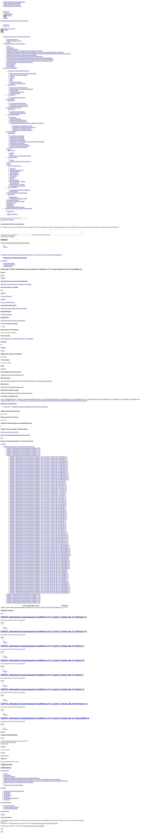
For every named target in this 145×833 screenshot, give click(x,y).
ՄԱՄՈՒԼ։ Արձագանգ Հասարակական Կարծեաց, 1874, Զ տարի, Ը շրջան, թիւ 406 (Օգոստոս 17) (39, 538)
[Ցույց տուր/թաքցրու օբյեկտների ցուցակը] (17, 68)
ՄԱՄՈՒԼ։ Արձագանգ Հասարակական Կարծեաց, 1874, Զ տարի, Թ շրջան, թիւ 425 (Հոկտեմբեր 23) (40, 565)
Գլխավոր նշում (11, 202)
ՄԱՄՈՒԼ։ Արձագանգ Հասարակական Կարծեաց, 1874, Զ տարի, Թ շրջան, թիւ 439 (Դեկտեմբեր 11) (40, 585)
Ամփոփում (13, 117)
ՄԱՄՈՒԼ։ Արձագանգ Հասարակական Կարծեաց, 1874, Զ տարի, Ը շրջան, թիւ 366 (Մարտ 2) (38, 481)
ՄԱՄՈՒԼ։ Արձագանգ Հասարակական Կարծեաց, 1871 (23, 451)
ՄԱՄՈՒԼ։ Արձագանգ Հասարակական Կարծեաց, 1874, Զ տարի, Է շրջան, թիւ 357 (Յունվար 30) (39, 468)
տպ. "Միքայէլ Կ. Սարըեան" (129, 399)
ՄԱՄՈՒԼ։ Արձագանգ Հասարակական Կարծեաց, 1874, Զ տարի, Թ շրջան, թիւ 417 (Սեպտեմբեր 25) (40, 554)
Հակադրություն (8, 14)
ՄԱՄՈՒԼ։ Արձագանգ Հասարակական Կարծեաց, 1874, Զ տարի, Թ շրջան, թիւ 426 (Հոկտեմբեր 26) (40, 567)
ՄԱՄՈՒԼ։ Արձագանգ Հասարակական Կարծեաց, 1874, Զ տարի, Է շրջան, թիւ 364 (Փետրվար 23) (39, 478)
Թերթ (2, 275)
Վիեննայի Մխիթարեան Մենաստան (12, 375)
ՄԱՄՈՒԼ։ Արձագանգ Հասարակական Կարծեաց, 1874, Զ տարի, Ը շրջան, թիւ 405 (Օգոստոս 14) (39, 537)
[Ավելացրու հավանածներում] (1, 624)
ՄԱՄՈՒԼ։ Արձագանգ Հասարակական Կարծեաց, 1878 (23, 597)
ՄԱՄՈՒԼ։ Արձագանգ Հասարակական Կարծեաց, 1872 (23, 452)
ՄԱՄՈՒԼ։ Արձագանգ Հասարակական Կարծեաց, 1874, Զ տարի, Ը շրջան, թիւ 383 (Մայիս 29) (38, 505)
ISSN (11, 79)
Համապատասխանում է (17, 185)
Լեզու (8, 164)
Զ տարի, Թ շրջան (6, 296)
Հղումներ (13, 177)
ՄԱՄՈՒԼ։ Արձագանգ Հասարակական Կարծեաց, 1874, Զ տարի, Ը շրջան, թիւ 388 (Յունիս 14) (38, 512)
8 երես (3, 350)
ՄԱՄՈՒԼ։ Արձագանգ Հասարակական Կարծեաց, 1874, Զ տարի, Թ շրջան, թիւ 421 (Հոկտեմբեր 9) (39, 559)
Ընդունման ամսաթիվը (17, 138)
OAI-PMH (3, 444)
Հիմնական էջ (6, 767)
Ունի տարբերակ (15, 171)
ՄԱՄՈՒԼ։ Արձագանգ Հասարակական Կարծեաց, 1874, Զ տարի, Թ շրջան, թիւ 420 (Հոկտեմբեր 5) (39, 558)
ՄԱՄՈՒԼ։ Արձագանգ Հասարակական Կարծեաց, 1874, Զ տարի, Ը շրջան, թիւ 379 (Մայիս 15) (38, 499)
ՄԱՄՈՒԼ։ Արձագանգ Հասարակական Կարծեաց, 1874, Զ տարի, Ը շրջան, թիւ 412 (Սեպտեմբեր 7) (40, 547)
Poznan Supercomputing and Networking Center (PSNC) (44, 823)
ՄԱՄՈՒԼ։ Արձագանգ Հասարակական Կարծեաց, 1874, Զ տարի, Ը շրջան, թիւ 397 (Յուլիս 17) (38, 525)
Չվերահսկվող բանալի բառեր (19, 106)
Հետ (2, 32)
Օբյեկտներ (10, 211)
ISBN (11, 80)
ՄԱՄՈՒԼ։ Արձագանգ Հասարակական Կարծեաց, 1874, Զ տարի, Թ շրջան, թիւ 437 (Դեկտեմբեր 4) (39, 582)
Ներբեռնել (4, 260)
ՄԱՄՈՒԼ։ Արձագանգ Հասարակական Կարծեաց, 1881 (23, 601)
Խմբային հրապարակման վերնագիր (21, 89)
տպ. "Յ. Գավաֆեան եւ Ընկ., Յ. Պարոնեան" (55, 399)
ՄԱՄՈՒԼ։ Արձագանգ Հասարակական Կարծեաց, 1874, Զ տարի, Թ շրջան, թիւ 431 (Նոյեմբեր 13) (39, 574)
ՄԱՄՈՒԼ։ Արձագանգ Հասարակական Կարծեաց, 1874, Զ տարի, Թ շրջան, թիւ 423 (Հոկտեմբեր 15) (40, 562)
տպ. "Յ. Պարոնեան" (102, 399)
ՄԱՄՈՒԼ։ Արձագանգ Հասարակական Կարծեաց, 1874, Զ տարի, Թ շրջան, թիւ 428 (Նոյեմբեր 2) (39, 569)
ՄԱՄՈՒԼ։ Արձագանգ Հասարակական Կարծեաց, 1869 (23, 448)
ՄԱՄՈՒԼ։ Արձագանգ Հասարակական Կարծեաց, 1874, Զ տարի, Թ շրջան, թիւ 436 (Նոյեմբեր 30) (39, 581)
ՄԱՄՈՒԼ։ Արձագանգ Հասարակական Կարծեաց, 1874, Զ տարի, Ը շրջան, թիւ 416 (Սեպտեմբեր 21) (40, 552)
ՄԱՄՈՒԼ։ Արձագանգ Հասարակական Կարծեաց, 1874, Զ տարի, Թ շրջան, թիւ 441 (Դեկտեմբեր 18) (40, 588)
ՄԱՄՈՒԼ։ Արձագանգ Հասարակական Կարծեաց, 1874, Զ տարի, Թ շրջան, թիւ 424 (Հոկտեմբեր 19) (40, 564)
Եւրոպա (84, 400)
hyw (7, 11)
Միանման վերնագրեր (17, 92)
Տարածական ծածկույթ (17, 111)
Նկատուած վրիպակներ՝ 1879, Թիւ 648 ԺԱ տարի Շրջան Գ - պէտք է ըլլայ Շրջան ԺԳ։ (26, 381)
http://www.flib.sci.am (6, 761)
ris (4, 245)
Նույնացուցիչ (12, 157)
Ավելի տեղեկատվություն (30, 826)
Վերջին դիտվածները (12, 208)
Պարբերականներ (12, 49)
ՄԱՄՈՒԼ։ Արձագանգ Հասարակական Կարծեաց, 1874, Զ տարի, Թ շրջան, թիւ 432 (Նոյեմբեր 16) (39, 575)
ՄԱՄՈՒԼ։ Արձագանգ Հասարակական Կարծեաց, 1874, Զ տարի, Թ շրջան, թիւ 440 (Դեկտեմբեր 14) (40, 587)
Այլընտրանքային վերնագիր (18, 87)
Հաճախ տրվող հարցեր (14, 41)
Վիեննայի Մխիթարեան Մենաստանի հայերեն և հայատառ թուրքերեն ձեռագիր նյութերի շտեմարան (39, 53)
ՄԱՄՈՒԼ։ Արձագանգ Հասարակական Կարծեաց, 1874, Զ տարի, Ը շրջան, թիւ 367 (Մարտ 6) (38, 482)
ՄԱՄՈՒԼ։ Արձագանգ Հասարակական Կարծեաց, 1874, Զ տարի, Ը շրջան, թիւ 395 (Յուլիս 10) (38, 522)
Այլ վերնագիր (14, 90)
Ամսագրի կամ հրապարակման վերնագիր (23, 73)
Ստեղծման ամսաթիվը (17, 136)
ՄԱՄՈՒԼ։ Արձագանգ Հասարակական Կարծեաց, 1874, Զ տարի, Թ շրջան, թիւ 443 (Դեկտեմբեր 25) (40, 591)
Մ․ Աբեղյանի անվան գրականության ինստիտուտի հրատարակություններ (30, 59)
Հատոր (12, 76)
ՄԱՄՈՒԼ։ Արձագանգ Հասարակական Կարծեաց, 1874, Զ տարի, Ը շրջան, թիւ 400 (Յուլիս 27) (38, 529)
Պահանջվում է (14, 183)
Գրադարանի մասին (10, 36)
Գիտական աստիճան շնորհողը (23, 130)
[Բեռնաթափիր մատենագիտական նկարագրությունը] (2, 624)
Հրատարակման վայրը (14, 107)
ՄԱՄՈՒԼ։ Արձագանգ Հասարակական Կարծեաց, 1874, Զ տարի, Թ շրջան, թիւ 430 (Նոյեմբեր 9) (39, 572)
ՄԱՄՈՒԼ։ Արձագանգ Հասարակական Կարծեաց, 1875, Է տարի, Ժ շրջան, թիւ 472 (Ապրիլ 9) (42, 675)
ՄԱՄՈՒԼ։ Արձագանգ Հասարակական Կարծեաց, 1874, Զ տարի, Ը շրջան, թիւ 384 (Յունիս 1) (38, 506)
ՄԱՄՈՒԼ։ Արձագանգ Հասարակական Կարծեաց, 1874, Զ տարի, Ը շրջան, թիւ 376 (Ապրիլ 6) (38, 495)
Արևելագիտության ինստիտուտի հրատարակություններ (25, 56)
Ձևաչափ (11, 150)
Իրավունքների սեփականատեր (17, 193)
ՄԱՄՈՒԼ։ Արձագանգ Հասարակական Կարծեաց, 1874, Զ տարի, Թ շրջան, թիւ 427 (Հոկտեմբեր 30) (40, 568)
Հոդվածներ (10, 48)
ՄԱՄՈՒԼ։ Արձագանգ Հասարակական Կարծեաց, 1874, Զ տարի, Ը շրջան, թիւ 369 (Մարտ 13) (38, 485)
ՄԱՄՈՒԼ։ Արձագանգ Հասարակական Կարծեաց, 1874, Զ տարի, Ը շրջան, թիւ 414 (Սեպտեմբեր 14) (40, 549)
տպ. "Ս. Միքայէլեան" (89, 399)
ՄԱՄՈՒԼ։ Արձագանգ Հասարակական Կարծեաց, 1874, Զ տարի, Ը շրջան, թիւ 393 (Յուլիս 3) (38, 519)
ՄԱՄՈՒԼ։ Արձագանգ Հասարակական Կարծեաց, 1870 (23, 449)
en (8, 11)
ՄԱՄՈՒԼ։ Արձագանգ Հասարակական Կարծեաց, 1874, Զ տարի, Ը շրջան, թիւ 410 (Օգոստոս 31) (39, 544)
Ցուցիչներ (7, 68)
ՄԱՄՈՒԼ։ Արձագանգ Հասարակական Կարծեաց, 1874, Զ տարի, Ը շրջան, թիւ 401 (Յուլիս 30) (38, 531)
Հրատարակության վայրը (18, 120)
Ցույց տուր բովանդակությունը (15, 258)
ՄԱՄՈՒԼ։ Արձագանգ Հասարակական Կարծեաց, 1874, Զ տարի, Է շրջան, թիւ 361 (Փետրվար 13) (39, 474)
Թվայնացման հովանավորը (18, 121)
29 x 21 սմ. (3, 356)
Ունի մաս (13, 168)
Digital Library (7, 406)
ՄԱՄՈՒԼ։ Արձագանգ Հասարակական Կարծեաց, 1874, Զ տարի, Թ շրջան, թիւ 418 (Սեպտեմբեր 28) (40, 555)
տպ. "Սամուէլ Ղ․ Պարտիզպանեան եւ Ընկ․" (27, 399)
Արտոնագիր (14, 191)
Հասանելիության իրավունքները (20, 190)
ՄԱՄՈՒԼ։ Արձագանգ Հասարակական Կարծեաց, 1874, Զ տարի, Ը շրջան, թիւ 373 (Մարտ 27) (38, 491)
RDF (2, 438)
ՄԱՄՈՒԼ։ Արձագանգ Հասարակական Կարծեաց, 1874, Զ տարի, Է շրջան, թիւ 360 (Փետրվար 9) (39, 472)
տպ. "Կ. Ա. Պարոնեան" (19, 400)
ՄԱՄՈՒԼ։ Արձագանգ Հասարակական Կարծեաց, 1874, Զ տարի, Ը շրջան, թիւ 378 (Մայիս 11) (38, 498)
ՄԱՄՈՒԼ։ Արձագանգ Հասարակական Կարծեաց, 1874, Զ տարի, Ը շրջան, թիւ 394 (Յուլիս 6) (38, 521)
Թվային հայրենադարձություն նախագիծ (20, 62)
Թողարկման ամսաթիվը (17, 140)
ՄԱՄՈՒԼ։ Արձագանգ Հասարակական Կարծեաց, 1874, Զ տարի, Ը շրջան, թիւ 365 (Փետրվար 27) (39, 479)
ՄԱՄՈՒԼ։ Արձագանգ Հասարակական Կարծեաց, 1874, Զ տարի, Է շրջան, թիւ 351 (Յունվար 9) (38, 459)
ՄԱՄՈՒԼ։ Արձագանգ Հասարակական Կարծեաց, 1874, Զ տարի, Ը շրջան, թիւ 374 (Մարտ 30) (38, 492)
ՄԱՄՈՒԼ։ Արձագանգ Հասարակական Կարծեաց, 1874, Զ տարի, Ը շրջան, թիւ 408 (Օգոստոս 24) (39, 541)
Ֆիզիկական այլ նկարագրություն (20, 156)
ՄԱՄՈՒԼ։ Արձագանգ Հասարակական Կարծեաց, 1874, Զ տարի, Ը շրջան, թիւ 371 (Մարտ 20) (38, 488)
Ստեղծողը (11, 94)
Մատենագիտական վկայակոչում (20, 161)
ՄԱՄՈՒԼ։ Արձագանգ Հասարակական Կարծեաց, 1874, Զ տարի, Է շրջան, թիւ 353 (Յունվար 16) (39, 462)
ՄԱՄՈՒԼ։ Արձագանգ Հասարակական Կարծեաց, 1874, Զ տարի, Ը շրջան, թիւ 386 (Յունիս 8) (38, 509)
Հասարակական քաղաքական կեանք (39, 400)
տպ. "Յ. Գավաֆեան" (76, 399)
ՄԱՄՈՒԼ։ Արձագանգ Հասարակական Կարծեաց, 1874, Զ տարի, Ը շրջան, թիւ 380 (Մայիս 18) (38, 501)
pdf (1, 344)
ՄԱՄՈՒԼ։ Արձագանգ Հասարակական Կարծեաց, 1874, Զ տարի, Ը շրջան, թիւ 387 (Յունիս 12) (38, 511)
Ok (1, 828)
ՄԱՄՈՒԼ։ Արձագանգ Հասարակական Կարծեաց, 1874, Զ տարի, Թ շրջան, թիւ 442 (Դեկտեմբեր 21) (40, 590)
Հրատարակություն (13, 200)
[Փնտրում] (26, 218)
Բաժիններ (10, 204)
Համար (12, 78)
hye (5, 11)
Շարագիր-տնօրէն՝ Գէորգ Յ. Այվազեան (13, 320)
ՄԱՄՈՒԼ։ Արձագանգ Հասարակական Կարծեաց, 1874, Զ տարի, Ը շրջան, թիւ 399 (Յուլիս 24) (38, 528)
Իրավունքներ (12, 187)
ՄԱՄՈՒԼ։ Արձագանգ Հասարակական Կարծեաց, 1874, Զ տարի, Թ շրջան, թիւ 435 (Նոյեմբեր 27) (39, 579)
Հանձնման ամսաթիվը (17, 137)
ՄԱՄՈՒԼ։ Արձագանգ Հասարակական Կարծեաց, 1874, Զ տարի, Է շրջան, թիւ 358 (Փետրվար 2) (39, 469)
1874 (2, 290)
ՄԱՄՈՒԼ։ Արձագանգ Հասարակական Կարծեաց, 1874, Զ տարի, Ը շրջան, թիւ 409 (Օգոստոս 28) (39, 542)
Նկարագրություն (12, 39)
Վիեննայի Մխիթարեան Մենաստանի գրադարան (16, 393)
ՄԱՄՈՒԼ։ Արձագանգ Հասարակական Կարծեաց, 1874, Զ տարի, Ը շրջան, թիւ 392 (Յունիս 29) (38, 518)
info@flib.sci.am (5, 755)
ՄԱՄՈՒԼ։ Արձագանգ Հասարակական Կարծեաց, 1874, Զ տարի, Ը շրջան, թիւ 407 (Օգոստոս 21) (39, 539)
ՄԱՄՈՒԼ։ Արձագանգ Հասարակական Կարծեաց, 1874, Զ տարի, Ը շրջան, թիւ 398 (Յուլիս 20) (38, 527)
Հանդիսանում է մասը (16, 170)
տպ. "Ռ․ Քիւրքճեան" (7, 399)
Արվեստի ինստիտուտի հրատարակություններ (21, 55)
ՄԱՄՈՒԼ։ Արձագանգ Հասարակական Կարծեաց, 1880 (23, 600)
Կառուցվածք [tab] (8, 266)
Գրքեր (9, 46)
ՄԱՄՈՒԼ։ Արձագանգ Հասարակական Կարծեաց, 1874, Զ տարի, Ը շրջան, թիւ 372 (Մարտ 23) (38, 489)
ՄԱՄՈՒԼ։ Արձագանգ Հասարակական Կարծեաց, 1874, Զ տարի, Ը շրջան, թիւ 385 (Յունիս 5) (38, 508)
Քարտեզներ (10, 65)
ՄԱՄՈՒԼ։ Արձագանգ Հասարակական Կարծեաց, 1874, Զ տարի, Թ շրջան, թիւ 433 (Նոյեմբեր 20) (39, 577)
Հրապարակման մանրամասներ (18, 70)
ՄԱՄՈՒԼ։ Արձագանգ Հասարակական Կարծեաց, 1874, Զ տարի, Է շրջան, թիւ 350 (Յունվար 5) (38, 458)
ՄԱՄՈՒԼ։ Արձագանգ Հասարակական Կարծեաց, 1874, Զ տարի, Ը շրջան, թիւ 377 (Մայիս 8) (38, 496)
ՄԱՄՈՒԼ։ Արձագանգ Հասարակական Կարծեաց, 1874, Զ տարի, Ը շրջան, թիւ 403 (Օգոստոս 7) (39, 534)
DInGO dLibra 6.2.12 (15, 823)
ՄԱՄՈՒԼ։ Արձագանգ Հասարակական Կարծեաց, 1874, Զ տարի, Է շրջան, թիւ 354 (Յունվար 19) (39, 464)
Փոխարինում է (14, 180)
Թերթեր (65, 400)
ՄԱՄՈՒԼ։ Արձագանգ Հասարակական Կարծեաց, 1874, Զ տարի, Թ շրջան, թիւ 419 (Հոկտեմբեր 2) (39, 557)
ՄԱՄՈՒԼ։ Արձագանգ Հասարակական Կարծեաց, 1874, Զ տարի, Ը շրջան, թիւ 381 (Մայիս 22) (38, 502)
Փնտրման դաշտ (6, 218)
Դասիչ (12, 160)
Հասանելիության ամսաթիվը (19, 144)
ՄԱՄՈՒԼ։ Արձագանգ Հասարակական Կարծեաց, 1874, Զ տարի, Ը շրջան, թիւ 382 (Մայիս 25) (38, 504)
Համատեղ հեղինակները (17, 97)
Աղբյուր (9, 163)
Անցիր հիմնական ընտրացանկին (14, 2)
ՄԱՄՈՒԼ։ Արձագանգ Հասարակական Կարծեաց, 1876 (23, 595)
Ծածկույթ (11, 109)
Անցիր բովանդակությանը (12, 4)
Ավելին (3, 732)
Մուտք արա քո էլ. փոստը (9, 234)
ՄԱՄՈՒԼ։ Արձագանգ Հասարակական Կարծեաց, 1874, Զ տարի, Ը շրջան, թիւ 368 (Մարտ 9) (38, 484)
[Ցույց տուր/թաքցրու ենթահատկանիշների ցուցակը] (7, 85)
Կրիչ (11, 154)
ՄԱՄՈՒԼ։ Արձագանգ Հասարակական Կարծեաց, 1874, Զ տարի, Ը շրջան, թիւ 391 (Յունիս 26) (38, 516)
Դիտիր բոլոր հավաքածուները (13, 785)
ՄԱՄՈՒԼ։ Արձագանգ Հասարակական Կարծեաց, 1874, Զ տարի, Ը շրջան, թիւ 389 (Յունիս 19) (38, 514)
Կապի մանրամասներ (11, 808)
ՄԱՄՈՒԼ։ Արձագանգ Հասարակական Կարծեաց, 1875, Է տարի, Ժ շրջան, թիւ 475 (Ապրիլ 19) (42, 660)
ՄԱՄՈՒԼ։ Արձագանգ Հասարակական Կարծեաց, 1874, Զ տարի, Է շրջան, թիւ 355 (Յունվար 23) (39, 465)
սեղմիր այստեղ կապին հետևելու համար (14, 308)
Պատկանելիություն (14, 165)
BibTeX (5, 247)
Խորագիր (11, 100)
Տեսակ (9, 148)
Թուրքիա (79, 400)
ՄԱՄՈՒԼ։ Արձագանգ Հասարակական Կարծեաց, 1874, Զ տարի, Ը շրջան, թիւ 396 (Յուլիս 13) (38, 524)
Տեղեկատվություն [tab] (9, 264)
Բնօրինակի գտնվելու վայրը (18, 198)
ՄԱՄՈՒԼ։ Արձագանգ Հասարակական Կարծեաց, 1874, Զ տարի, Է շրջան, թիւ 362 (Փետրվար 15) (39, 475)
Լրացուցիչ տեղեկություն (17, 83)
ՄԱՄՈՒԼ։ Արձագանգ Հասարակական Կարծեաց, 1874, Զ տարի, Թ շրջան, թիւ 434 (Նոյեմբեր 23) (39, 578)
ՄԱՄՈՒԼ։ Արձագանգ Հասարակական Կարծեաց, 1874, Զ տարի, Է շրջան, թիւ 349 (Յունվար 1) (38, 456)
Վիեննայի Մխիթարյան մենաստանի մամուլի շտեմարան (25, 50)
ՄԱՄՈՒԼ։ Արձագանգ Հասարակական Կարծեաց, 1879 (23, 598)
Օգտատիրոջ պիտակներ (18, 103)
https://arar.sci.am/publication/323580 (9, 432)
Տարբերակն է (14, 173)
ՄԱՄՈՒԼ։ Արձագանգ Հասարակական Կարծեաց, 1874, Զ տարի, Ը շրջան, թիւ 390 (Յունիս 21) (38, 515)
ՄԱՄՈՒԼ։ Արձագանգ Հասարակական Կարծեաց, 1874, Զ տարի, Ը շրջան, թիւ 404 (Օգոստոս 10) (39, 535)
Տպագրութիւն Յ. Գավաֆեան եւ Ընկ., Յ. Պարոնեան (17, 338)
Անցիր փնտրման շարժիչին (12, 3)
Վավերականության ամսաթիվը (20, 146)
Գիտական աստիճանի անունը (22, 126)
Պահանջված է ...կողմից (17, 184)
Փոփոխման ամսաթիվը (17, 143)
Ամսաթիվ (11, 133)
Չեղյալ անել (4, 236)
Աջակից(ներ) (11, 99)
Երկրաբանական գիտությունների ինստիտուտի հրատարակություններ (29, 58)
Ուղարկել (11, 236)
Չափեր (12, 153)
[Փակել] (1, 221)
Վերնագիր (11, 85)
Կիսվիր (8, 15)
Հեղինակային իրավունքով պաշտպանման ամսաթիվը (27, 141)
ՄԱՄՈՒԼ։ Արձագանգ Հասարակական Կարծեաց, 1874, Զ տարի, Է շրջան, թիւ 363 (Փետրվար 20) (39, 476)
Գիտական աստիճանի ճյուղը (22, 128)
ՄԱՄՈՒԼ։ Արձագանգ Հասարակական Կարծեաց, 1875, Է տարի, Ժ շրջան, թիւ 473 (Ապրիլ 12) (42, 689)
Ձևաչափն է (13, 175)
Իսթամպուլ (72, 400)
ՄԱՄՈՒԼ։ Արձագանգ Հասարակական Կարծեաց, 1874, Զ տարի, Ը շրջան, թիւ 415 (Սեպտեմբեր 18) (40, 551)
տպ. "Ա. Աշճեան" (114, 399)
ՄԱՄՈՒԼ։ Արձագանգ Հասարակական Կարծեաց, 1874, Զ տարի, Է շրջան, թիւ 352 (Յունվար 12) (39, 461)
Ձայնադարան (11, 63)
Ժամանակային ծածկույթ (18, 113)
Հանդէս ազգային (6, 314)
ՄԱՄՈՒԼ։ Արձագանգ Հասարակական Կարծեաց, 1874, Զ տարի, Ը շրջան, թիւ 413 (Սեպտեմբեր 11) (40, 548)
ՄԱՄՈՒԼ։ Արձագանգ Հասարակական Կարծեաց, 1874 (23, 455)
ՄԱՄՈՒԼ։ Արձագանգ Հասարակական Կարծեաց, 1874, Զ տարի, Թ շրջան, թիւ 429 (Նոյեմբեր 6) (39, 571)
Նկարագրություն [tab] (9, 263)
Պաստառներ (11, 66)
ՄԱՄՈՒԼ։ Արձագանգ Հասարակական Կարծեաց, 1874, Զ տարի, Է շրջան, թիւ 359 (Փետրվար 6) (39, 471)
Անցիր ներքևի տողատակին (13, 6)
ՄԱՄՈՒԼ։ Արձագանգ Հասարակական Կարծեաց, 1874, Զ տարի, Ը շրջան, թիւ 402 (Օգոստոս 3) (39, 532)
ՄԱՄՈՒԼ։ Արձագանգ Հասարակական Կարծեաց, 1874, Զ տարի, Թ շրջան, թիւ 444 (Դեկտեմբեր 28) (40, 592)
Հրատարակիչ (11, 131)
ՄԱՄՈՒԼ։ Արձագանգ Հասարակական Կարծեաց (16, 284)
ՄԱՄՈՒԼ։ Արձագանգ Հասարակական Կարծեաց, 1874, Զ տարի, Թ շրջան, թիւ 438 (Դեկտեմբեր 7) (39, 584)
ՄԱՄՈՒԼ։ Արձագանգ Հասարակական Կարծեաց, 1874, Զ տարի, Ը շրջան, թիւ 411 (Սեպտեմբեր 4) (40, 545)
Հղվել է (12, 178)
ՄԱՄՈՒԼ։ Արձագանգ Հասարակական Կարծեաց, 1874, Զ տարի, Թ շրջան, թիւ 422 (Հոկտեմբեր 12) (40, 561)
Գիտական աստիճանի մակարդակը (24, 127)
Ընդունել (41, 826)
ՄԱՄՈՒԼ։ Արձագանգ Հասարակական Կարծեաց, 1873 (23, 453)
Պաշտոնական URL (16, 82)
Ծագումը (11, 194)
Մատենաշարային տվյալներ (16, 201)
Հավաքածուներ (9, 43)
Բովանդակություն (15, 119)
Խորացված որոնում (7, 219)
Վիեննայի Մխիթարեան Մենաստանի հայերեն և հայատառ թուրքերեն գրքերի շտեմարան (35, 52)
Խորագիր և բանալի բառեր (18, 104)
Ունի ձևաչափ (14, 174)
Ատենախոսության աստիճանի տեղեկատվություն (27, 123)
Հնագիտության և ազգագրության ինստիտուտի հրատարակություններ (29, 60)
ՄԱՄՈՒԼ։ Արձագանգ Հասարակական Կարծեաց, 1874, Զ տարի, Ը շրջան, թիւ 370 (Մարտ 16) (38, 486)
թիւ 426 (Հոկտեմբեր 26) (8, 302)
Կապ (8, 42)
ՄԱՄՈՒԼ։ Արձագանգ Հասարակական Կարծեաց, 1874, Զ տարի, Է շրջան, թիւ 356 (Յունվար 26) (39, 466)
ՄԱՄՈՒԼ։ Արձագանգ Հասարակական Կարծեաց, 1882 (23, 602)
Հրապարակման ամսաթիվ (18, 75)
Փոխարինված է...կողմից (17, 181)
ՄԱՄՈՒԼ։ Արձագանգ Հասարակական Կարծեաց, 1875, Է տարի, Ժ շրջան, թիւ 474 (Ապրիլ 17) (42, 646)
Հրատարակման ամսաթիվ (18, 147)
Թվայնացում (14, 197)
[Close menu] (1, 22)
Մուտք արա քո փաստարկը (41, 234)
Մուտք (6, 18)
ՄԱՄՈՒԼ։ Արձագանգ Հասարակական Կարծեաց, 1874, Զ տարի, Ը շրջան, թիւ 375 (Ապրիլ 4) (38, 494)
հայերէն (3, 369)
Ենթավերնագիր (15, 93)
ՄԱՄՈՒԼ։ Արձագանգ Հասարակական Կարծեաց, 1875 (23, 594)
